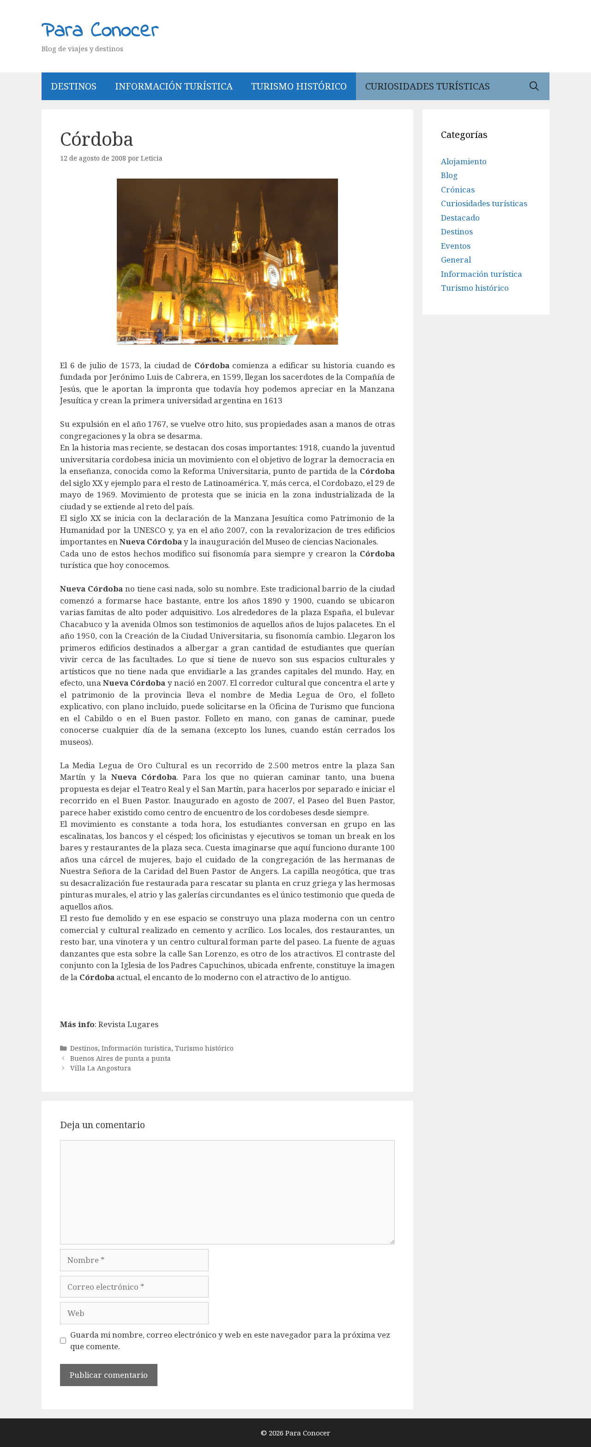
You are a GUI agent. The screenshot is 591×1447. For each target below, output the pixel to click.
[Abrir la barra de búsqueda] (534, 86)
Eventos (455, 245)
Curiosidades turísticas (427, 86)
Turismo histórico (299, 86)
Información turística (174, 86)
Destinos (73, 86)
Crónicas (458, 189)
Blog (449, 175)
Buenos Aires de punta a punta (120, 1058)
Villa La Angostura (100, 1068)
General (456, 259)
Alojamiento (464, 161)
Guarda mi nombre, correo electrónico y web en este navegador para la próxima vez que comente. (230, 1340)
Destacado (460, 217)
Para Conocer (100, 31)
